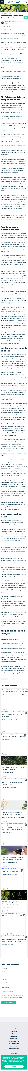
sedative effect (9, 442)
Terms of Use (7, 997)
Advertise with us (14, 1038)
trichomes (4, 211)
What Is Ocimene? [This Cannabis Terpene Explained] (13, 768)
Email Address (5, 988)
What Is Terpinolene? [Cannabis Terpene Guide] (12, 784)
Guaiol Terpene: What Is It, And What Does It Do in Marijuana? (12, 828)
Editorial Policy (14, 1046)
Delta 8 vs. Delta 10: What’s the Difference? (12, 715)
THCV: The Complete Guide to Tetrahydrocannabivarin (12, 903)
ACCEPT (14, 1066)
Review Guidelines (14, 1048)
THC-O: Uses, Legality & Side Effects (14, 736)
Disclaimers (14, 1036)
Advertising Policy (14, 1043)
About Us (14, 1029)
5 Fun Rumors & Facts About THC (13, 916)
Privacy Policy (18, 997)
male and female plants (20, 197)
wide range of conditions (8, 359)
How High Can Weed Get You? (12, 871)
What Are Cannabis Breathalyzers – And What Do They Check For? (14, 858)
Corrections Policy (14, 1041)
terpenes (17, 318)
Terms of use (14, 1051)
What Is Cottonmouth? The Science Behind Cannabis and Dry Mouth (14, 941)
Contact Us (14, 1031)
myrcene (11, 491)
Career (14, 1034)
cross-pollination (9, 540)
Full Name (4, 979)
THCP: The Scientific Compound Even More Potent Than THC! (12, 813)
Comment (4, 968)
